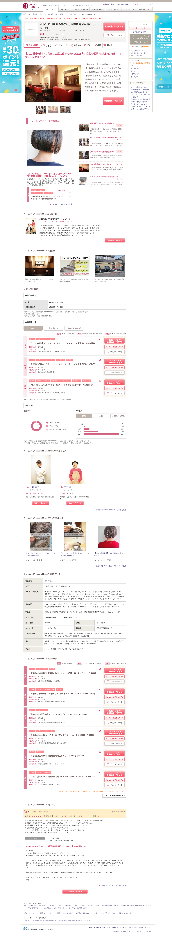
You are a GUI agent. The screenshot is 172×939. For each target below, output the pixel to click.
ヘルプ (150, 4)
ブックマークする (116, 35)
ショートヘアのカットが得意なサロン (76, 908)
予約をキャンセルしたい (139, 104)
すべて (33, 328)
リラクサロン (113, 9)
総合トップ (27, 14)
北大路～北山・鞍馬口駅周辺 (38, 905)
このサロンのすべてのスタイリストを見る (111, 510)
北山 (76, 905)
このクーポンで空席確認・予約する (114, 341)
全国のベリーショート (30, 913)
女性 (84, 416)
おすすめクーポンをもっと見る (62, 204)
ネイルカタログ (97, 9)
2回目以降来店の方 (74, 328)
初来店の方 (53, 328)
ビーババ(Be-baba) (74, 920)
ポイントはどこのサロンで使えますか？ (140, 96)
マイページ (141, 4)
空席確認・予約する (114, 26)
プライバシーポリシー (135, 931)
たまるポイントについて (139, 51)
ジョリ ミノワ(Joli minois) (31, 920)
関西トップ (63, 14)
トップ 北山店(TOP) (61, 920)
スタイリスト (135, 68)
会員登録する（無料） (140, 32)
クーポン (134, 71)
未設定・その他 (118, 416)
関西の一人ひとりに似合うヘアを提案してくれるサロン (74, 913)
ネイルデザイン (136, 77)
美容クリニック (144, 9)
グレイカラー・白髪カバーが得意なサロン (134, 905)
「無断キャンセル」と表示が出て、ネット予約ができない (140, 108)
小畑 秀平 (34, 487)
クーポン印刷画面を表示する (114, 796)
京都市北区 (68, 905)
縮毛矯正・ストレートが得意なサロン (106, 905)
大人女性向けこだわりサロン (53, 908)
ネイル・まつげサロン (82, 9)
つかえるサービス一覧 (138, 53)
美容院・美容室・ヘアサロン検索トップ (118, 4)
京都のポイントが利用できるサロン (105, 913)
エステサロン (129, 9)
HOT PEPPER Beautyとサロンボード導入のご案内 (107, 928)
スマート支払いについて (139, 87)
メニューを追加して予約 (115, 347)
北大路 (90, 905)
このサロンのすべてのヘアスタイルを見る (111, 566)
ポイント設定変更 (136, 55)
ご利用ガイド (148, 931)
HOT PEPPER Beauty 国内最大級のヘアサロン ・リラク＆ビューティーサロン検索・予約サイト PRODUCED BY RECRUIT (31, 6)
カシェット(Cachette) (46, 920)
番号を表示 (48, 581)
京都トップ (73, 14)
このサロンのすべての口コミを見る (113, 886)
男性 (101, 416)
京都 (25, 905)
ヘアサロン (50, 9)
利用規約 (123, 931)
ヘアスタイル (66, 9)
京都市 (59, 905)
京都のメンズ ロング (125, 913)
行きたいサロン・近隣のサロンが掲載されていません (140, 91)
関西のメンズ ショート (47, 913)
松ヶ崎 (82, 905)
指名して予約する (40, 503)
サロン (133, 65)
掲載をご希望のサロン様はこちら (140, 928)
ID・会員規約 (115, 931)
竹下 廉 (67, 487)
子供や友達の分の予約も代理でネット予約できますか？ (140, 100)
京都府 (52, 905)
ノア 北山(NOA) (85, 920)
